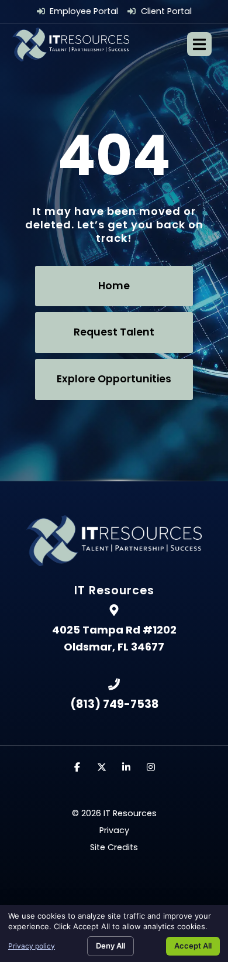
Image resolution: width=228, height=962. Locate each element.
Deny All (110, 945)
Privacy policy (31, 946)
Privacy (114, 830)
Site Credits (114, 847)
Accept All (193, 945)
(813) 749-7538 (114, 704)
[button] (199, 44)
